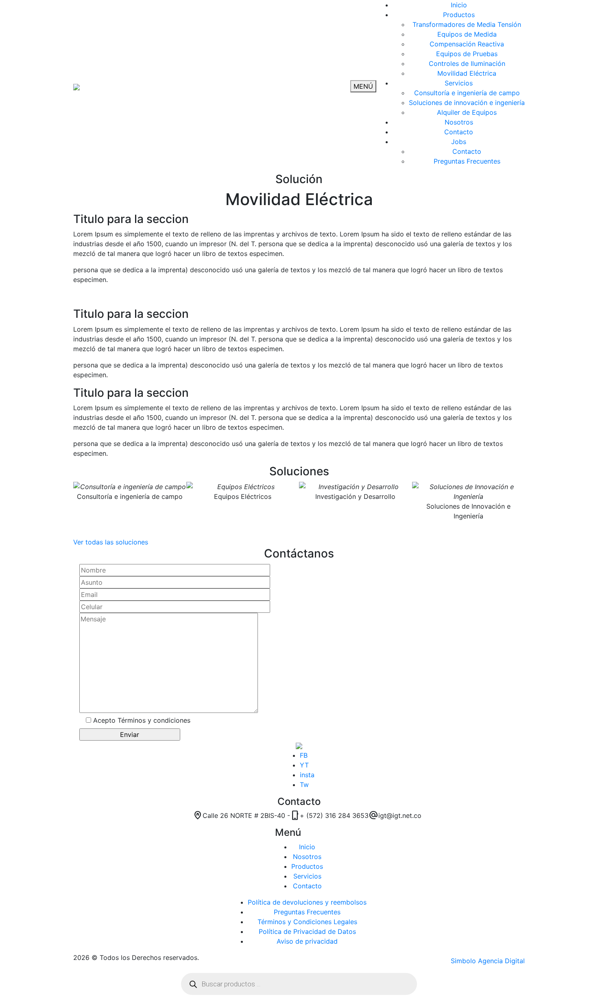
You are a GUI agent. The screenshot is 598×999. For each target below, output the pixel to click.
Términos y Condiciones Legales (307, 922)
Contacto (307, 886)
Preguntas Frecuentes (307, 912)
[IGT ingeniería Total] (76, 86)
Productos (307, 866)
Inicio (307, 847)
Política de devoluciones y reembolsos (307, 902)
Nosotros (307, 857)
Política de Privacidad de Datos (307, 931)
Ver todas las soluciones (110, 542)
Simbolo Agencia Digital (488, 961)
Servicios (307, 876)
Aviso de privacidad (307, 941)
